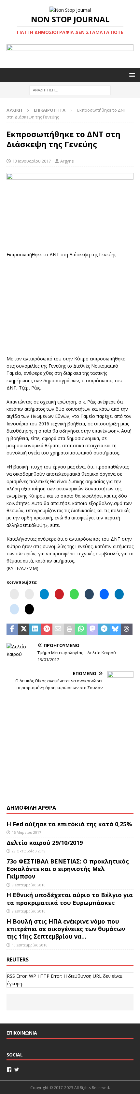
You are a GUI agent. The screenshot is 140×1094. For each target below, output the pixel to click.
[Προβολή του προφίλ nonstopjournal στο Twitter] (16, 1069)
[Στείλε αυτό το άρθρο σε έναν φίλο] (58, 629)
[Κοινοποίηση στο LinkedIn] (35, 629)
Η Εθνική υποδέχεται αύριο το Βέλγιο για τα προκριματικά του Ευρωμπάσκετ (70, 898)
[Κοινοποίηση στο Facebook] (12, 629)
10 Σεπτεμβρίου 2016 (29, 945)
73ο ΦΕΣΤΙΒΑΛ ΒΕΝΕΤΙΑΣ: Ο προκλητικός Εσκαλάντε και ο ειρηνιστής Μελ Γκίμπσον (68, 868)
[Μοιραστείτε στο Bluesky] (115, 629)
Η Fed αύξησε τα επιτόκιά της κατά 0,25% (69, 824)
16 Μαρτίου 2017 (26, 832)
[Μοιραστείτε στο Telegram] (103, 629)
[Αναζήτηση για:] (70, 90)
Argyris (67, 161)
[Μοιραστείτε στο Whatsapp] (81, 629)
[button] (131, 75)
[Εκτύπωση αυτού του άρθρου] (69, 629)
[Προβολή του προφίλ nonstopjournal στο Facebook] (9, 1069)
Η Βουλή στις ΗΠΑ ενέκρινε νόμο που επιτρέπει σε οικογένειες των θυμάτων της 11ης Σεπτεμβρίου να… (66, 929)
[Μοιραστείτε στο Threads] (127, 629)
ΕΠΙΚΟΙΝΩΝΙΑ (22, 1033)
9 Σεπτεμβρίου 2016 (28, 884)
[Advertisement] (70, 305)
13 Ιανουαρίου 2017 (31, 161)
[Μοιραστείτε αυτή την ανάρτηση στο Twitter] (23, 629)
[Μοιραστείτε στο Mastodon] (92, 629)
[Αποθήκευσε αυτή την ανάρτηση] (46, 629)
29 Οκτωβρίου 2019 (29, 850)
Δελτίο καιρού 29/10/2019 (45, 843)
